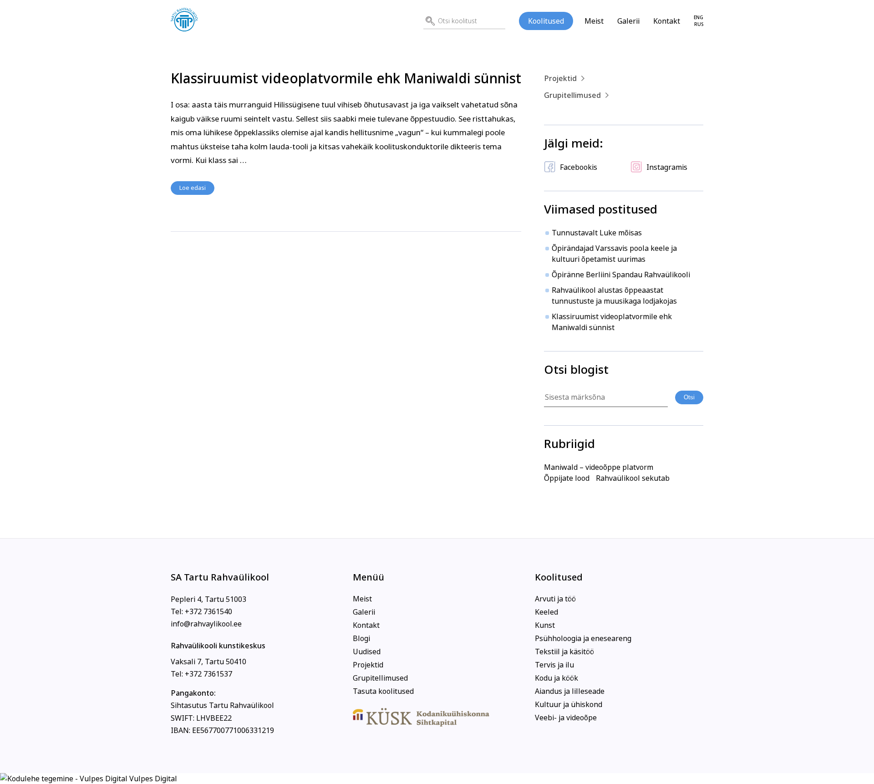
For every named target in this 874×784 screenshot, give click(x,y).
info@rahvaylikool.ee (206, 623)
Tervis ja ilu (554, 664)
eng (698, 17)
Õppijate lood (566, 478)
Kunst (545, 625)
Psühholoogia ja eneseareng (583, 638)
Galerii (628, 20)
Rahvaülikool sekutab (633, 478)
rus (698, 24)
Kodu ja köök (556, 677)
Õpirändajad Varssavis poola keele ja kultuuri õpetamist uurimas (614, 254)
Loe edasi (192, 187)
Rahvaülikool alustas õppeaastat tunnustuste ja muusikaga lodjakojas (614, 295)
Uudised (367, 651)
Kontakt (666, 20)
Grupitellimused (572, 95)
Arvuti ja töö (555, 598)
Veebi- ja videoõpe (566, 717)
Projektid (560, 78)
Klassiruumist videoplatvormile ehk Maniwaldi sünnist (346, 78)
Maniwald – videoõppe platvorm (598, 467)
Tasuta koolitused (383, 691)
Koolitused (546, 20)
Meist (594, 20)
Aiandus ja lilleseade (570, 691)
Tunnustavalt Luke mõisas (597, 232)
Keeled (546, 611)
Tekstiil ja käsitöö (564, 651)
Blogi (361, 638)
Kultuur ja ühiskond (568, 704)
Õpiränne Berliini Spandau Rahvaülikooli (621, 274)
